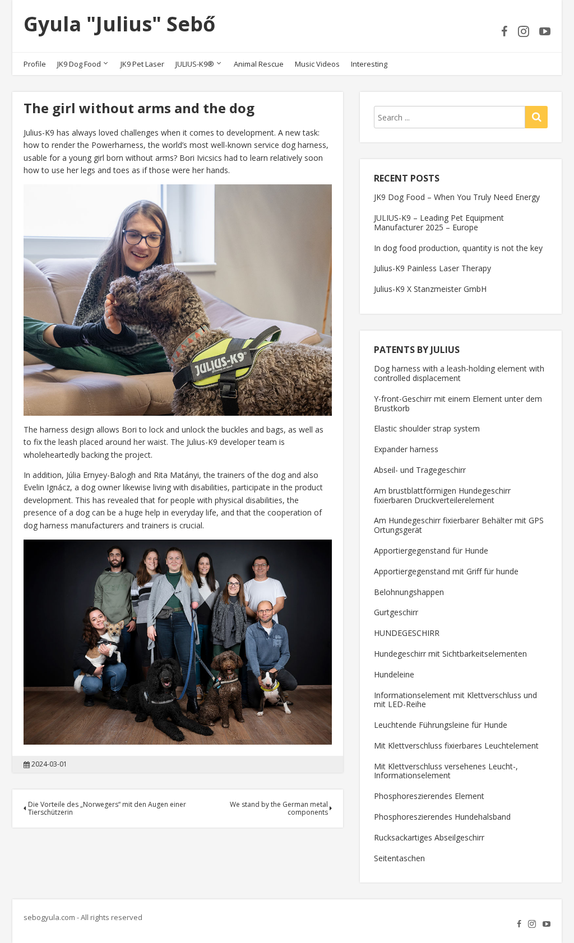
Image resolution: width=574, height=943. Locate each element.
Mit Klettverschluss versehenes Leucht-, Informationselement (446, 771)
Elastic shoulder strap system (427, 428)
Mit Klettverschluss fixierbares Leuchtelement (456, 745)
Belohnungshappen (409, 592)
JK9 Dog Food (79, 64)
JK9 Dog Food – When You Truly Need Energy (457, 197)
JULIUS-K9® (194, 64)
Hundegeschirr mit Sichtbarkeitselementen (450, 653)
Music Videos (317, 64)
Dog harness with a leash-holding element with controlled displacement (459, 373)
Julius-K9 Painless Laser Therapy (432, 268)
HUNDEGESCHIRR (406, 633)
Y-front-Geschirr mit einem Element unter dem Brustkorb (458, 403)
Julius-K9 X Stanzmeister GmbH (430, 289)
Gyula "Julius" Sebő (119, 24)
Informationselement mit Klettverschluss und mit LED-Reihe (455, 700)
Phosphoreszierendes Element (429, 796)
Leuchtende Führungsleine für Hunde (440, 724)
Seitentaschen (399, 858)
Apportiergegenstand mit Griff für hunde (446, 571)
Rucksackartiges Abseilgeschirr (429, 837)
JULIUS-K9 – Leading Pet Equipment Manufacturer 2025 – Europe (439, 222)
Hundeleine (394, 674)
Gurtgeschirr (396, 612)
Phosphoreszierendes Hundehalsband (442, 816)
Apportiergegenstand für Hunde (431, 550)
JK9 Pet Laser (142, 64)
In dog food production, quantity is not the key (458, 248)
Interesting (369, 64)
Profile (35, 64)
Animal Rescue (259, 64)
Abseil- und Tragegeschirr (420, 469)
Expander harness (406, 449)
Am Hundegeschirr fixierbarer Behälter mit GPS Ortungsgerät (459, 525)
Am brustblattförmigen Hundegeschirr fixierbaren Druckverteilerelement (442, 495)
